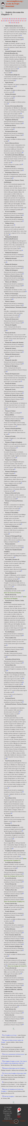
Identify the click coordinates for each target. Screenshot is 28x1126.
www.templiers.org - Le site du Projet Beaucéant (14, 3)
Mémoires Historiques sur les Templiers (14, 1068)
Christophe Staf (7, 1113)
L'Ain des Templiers (9, 1096)
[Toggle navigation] (2, 8)
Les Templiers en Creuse (10, 1035)
